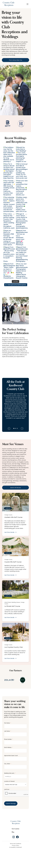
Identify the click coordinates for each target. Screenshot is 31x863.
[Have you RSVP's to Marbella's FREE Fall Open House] (9, 237)
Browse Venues (15, 361)
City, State (7, 785)
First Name (7, 744)
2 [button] (15, 450)
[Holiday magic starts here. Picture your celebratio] (22, 204)
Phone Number (8, 761)
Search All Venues (15, 509)
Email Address (8, 769)
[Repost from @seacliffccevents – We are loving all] (9, 254)
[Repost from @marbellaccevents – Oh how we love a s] (22, 237)
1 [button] (13, 450)
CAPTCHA (6, 811)
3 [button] (17, 450)
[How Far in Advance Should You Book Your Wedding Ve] (9, 171)
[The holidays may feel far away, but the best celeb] (9, 154)
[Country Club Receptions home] (8, 4)
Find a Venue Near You (15, 60)
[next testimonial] (9, 450)
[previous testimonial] (22, 450)
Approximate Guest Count (11, 777)
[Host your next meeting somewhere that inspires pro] (22, 188)
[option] (17, 123)
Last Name (7, 753)
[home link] (15, 844)
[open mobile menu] (27, 4)
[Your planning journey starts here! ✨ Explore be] (9, 204)
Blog (13, 854)
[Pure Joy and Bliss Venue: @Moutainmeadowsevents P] (22, 271)
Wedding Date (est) (10, 795)
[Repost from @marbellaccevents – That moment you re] (22, 254)
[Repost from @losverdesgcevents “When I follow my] (9, 271)
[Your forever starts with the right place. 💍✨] (9, 188)
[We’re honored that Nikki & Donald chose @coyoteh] (22, 171)
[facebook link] (17, 859)
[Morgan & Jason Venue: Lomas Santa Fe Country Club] (22, 221)
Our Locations (15, 850)
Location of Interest (9, 803)
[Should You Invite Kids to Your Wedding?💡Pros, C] (22, 154)
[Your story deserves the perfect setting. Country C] (9, 221)
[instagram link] (13, 859)
